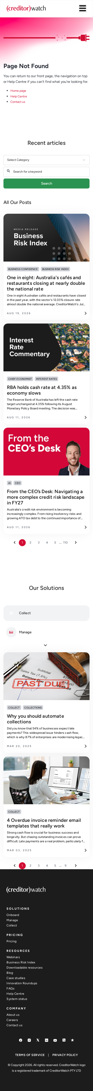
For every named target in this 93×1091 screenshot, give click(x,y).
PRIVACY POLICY (65, 1055)
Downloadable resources (24, 967)
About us (12, 1015)
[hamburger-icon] (82, 9)
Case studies (15, 978)
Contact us (17, 102)
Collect (11, 925)
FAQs (10, 988)
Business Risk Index (20, 962)
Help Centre (18, 96)
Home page (18, 91)
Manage (12, 920)
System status (16, 999)
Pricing (11, 941)
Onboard (12, 915)
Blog (9, 973)
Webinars (13, 957)
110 (65, 542)
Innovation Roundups (21, 983)
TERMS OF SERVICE (30, 1055)
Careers (12, 1020)
